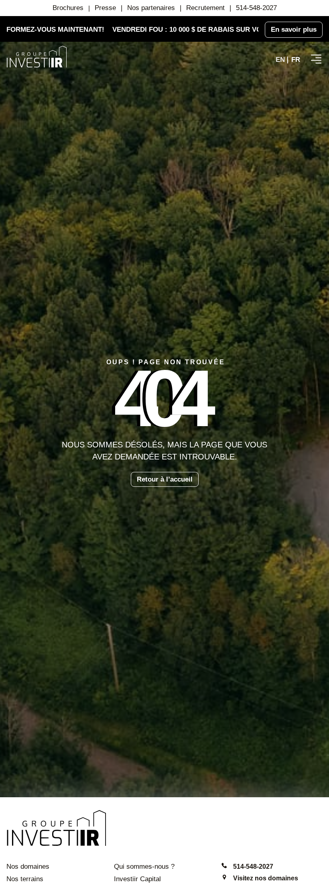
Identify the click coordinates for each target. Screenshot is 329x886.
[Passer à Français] (295, 60)
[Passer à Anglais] (280, 60)
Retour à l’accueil (165, 479)
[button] (316, 59)
